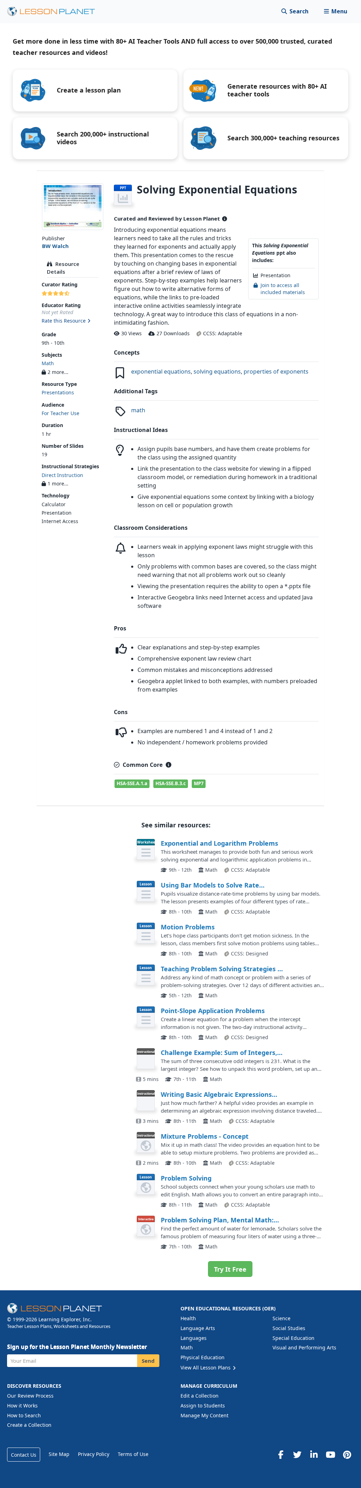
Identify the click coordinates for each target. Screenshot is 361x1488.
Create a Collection (29, 1425)
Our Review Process (30, 1395)
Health (188, 1318)
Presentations (58, 392)
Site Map (59, 1454)
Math (48, 363)
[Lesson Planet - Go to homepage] (55, 11)
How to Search (24, 1415)
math (138, 410)
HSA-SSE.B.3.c (170, 783)
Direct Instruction (62, 475)
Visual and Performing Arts (304, 1347)
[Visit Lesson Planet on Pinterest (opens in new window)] (347, 1455)
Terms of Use (133, 1454)
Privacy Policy (93, 1454)
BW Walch (55, 245)
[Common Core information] (168, 765)
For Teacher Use (60, 413)
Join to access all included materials (283, 288)
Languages (193, 1338)
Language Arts (197, 1328)
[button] (335, 11)
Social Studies (289, 1328)
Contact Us (23, 1454)
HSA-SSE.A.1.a (132, 783)
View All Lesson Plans (206, 1367)
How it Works (22, 1405)
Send (148, 1360)
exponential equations (161, 371)
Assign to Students (202, 1405)
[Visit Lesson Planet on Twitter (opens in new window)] (297, 1455)
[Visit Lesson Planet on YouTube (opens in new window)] (330, 1455)
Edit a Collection (199, 1395)
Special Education (293, 1338)
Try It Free (230, 1269)
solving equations (217, 371)
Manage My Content (204, 1415)
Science (281, 1318)
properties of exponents (276, 371)
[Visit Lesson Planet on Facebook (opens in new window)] (281, 1455)
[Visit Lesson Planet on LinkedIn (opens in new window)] (314, 1455)
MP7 (198, 783)
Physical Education (202, 1357)
